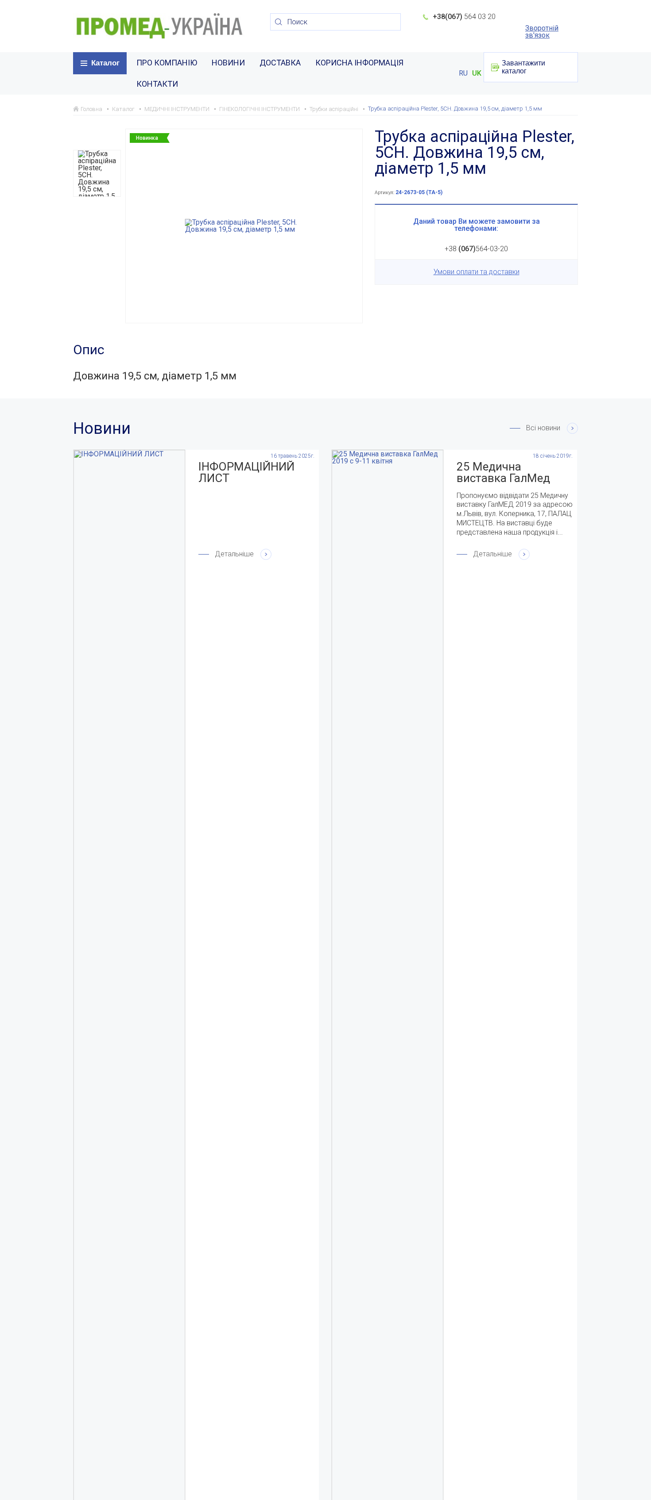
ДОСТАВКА (280, 62)
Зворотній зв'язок (541, 32)
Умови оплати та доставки (476, 272)
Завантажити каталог (523, 67)
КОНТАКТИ (157, 83)
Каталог (105, 63)
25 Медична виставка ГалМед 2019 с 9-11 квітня (505, 472)
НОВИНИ (228, 62)
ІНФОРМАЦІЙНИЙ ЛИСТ (246, 472)
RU (463, 73)
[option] (97, 173)
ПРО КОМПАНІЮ (166, 62)
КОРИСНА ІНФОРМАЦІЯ (359, 62)
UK (476, 73)
